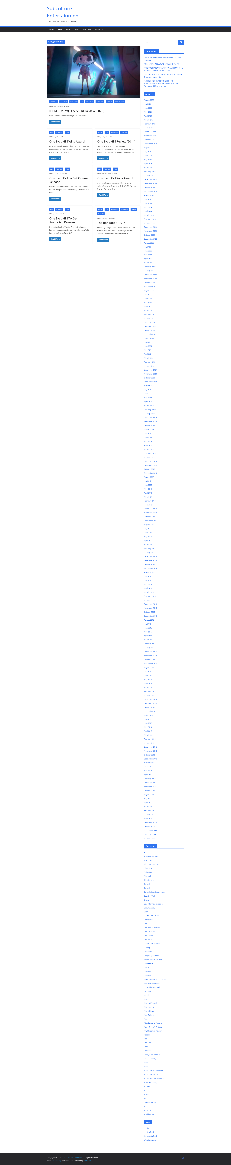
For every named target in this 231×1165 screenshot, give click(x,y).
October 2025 (149, 140)
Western (147, 1110)
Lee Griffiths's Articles (152, 987)
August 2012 (149, 763)
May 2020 (148, 398)
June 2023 (148, 251)
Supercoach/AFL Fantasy (154, 1078)
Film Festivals (149, 931)
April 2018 (148, 493)
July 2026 (147, 104)
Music (68, 29)
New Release (149, 1015)
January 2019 (149, 457)
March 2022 (149, 310)
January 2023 (149, 271)
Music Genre (149, 1007)
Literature (148, 991)
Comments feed (150, 1136)
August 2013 (149, 715)
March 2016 (149, 592)
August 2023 (149, 243)
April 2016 (148, 588)
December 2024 (150, 179)
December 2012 (150, 747)
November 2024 (150, 183)
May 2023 (148, 255)
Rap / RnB (148, 1043)
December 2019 (150, 417)
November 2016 (150, 560)
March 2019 (149, 449)
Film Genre (89, 102)
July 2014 (147, 671)
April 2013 (148, 731)
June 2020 (148, 394)
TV (145, 1098)
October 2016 (149, 564)
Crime (146, 900)
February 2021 (150, 362)
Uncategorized (150, 1102)
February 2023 (150, 267)
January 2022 (149, 318)
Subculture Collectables (153, 1070)
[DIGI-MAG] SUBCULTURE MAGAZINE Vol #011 (162, 64)
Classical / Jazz (150, 880)
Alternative (148, 868)
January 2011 (149, 814)
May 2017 (148, 536)
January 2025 (149, 175)
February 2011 (150, 810)
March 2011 (149, 806)
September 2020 (150, 382)
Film (60, 29)
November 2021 (150, 326)
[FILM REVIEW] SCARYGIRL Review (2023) (76, 111)
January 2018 (149, 505)
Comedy (147, 884)
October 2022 (149, 282)
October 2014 (149, 659)
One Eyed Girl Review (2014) (116, 141)
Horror (134, 209)
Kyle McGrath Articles (152, 983)
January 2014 (149, 695)
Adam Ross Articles (151, 856)
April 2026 (148, 116)
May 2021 (148, 350)
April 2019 (148, 445)
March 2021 (149, 358)
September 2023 (150, 239)
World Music (149, 1114)
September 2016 (150, 568)
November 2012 (150, 751)
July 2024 (147, 199)
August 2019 (149, 429)
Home (51, 29)
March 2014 (149, 687)
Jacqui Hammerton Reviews (155, 979)
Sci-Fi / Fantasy (119, 102)
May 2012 (148, 771)
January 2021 (149, 366)
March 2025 (149, 167)
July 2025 (147, 151)
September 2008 (150, 830)
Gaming (147, 947)
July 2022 (147, 294)
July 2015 (147, 624)
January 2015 (149, 648)
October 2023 (149, 235)
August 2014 (149, 667)
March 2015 (149, 640)
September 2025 (150, 144)
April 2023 (148, 259)
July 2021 (147, 342)
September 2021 (150, 334)
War (145, 1106)
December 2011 (150, 782)
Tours (146, 1090)
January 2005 (149, 838)
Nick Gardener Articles (153, 1023)
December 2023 (150, 227)
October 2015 (149, 612)
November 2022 (150, 278)
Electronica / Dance (152, 916)
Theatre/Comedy (150, 1082)
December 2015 (150, 604)
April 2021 (148, 354)
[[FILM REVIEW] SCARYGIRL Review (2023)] (93, 72)
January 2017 (149, 552)
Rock (146, 1047)
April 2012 (148, 775)
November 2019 (150, 421)
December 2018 (150, 461)
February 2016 (150, 596)
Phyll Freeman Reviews (153, 1031)
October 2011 (149, 790)
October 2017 (149, 517)
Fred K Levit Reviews (152, 943)
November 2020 (150, 374)
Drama (100, 132)
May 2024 (148, 207)
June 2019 (148, 437)
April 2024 (148, 211)
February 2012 (150, 779)
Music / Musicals (150, 1003)
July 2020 (147, 390)
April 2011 (148, 802)
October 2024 (149, 187)
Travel (146, 1094)
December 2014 (150, 652)
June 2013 (148, 723)
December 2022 (150, 274)
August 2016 (149, 572)
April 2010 (148, 818)
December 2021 (150, 322)
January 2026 (149, 128)
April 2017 (148, 540)
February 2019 (150, 453)
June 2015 (148, 628)
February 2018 (150, 501)
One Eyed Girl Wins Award (67, 141)
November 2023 (150, 231)
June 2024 (148, 203)
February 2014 (150, 691)
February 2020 (150, 409)
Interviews (148, 971)
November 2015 (150, 608)
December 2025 (150, 132)
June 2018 (148, 485)
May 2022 (148, 302)
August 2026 (149, 100)
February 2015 (150, 644)
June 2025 (148, 155)
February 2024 (150, 219)
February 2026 (150, 124)
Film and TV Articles (152, 928)
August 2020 (149, 386)
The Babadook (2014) (111, 223)
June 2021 (148, 346)
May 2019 (148, 441)
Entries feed (149, 1132)
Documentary (149, 908)
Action (146, 852)
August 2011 (149, 794)
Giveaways (148, 951)
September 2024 (150, 191)
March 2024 (149, 215)
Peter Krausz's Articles (153, 1027)
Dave (67, 106)
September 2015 (150, 616)
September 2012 (150, 759)
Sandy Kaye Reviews (152, 1055)
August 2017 (149, 525)
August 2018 (149, 477)
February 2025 (150, 171)
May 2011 (148, 798)
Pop (145, 1039)
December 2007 (150, 834)
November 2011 (150, 786)
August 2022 (149, 290)
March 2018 (149, 497)
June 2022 (148, 298)
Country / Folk (149, 896)
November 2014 (150, 655)
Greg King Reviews (151, 955)
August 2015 (149, 620)
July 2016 (147, 576)
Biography (148, 876)
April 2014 (148, 683)
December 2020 (150, 370)
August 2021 (149, 338)
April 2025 (148, 163)
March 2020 (149, 405)
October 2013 (149, 707)
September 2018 (150, 473)
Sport (146, 1062)
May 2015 (148, 632)
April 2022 (148, 306)
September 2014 (150, 663)
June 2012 (148, 767)
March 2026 (149, 120)
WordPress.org (150, 1140)
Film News (59, 132)
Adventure (53, 102)
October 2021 (149, 330)
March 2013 (149, 735)
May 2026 (148, 112)
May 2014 (148, 679)
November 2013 (150, 703)
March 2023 (149, 263)
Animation (63, 102)
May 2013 (148, 727)
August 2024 (149, 195)
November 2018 (150, 465)
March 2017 (149, 544)
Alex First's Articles (151, 864)
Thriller (124, 132)
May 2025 (148, 159)
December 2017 (150, 509)
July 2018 (147, 481)
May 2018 (148, 489)
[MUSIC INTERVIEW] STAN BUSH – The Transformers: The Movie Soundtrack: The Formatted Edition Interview (161, 83)
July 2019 (147, 433)
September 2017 (150, 521)
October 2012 (149, 755)
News (77, 29)
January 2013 (149, 743)
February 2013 (150, 739)
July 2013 (147, 719)
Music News (149, 1011)
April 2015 (148, 636)
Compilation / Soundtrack (154, 892)
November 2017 (150, 513)
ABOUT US (99, 29)
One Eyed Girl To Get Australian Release (63, 220)
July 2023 (147, 247)
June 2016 (148, 580)
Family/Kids (73, 102)
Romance (147, 1051)
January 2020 (149, 413)
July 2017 (147, 528)
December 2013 (150, 699)
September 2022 (150, 286)
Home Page (99, 102)
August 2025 (149, 147)
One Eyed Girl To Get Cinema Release (69, 180)
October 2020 (149, 378)
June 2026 (148, 108)
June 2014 (148, 675)
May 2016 (148, 584)
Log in (146, 1128)
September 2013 (150, 711)
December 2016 (150, 556)
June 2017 (148, 532)
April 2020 (148, 401)
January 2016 (149, 600)
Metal (146, 995)
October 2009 (149, 826)
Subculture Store (151, 1074)
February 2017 (150, 548)
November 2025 (150, 136)
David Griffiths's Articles (153, 904)
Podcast (87, 29)
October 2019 (149, 425)
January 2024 (149, 223)
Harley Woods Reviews (153, 959)
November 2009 (150, 822)
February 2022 (150, 314)
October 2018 (149, 469)
